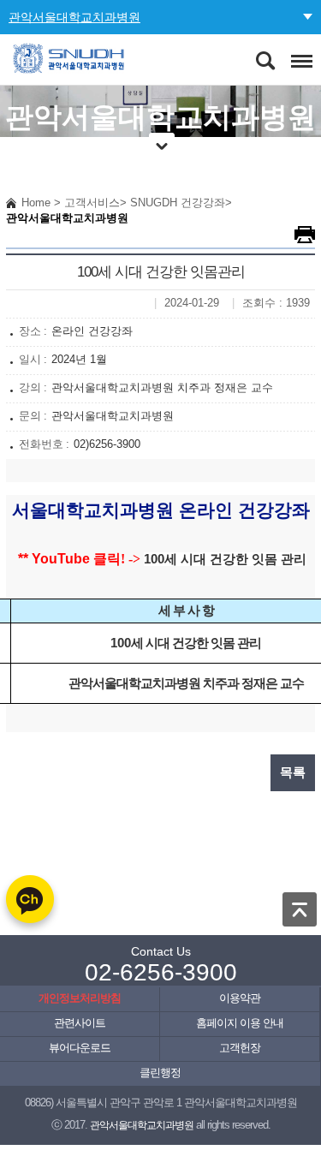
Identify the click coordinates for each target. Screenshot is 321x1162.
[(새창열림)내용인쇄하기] (304, 234)
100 (154, 559)
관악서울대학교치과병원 (74, 17)
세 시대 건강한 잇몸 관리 (235, 559)
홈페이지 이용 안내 (239, 1023)
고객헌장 (239, 1048)
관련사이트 (79, 1023)
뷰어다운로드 (79, 1048)
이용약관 (239, 998)
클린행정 (160, 1073)
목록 (293, 772)
